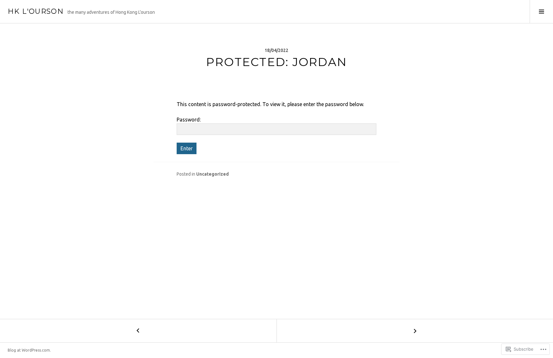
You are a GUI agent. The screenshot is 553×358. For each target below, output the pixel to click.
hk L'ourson (36, 11)
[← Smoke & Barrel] (138, 330)
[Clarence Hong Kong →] (414, 330)
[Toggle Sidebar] (541, 11)
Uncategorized (212, 174)
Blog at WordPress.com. (29, 350)
